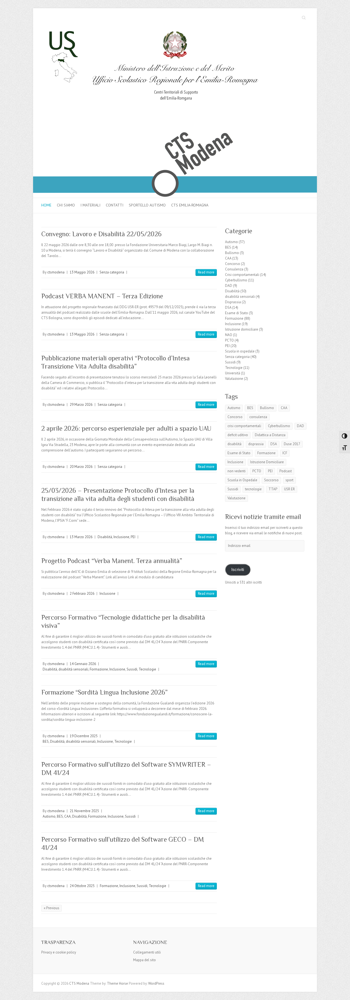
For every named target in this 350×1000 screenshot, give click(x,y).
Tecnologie (147, 669)
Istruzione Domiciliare (267, 462)
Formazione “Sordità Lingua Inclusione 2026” (104, 692)
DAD (228, 285)
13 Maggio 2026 (82, 272)
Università (232, 373)
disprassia (256, 444)
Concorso (232, 263)
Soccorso (271, 480)
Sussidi (132, 669)
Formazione (99, 669)
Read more (206, 272)
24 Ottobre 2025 (82, 886)
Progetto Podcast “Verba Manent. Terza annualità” (111, 560)
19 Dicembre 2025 (84, 736)
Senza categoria (112, 272)
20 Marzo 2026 (81, 466)
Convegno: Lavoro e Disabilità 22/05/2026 (101, 234)
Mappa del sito (144, 960)
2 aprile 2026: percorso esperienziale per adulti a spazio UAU (126, 428)
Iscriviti (237, 569)
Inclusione (121, 537)
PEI (133, 537)
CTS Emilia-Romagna (189, 205)
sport (289, 480)
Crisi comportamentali (242, 274)
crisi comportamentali (244, 426)
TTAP (273, 489)
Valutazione (234, 378)
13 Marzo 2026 (81, 537)
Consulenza (234, 269)
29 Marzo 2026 (81, 404)
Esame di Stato (236, 313)
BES (46, 741)
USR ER (289, 489)
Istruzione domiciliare (241, 329)
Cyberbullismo (236, 280)
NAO (228, 335)
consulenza (258, 417)
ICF (284, 453)
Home (46, 205)
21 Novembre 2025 (84, 811)
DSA (228, 307)
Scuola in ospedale (240, 351)
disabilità (234, 444)
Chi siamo (66, 205)
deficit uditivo (238, 435)
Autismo (49, 816)
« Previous (51, 908)
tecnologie (253, 489)
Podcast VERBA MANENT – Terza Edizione (102, 296)
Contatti (114, 205)
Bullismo (232, 252)
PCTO (229, 340)
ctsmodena (56, 272)
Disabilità (105, 537)
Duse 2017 (292, 444)
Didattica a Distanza (270, 435)
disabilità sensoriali (73, 669)
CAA (67, 816)
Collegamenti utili (147, 952)
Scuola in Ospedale (242, 480)
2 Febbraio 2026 (82, 593)
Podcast (285, 471)
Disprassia (233, 302)
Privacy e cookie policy (58, 952)
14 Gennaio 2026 (83, 663)
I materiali (90, 205)
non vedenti (237, 471)
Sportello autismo (147, 205)
